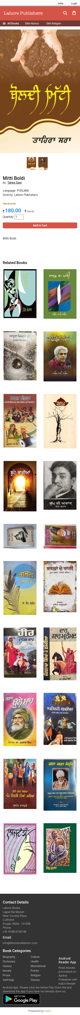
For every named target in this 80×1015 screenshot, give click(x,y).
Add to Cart (40, 225)
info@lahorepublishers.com (20, 943)
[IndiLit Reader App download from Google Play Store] (21, 999)
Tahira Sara (14, 182)
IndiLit (48, 1011)
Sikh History (32, 23)
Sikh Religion (53, 23)
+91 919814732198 (14, 931)
